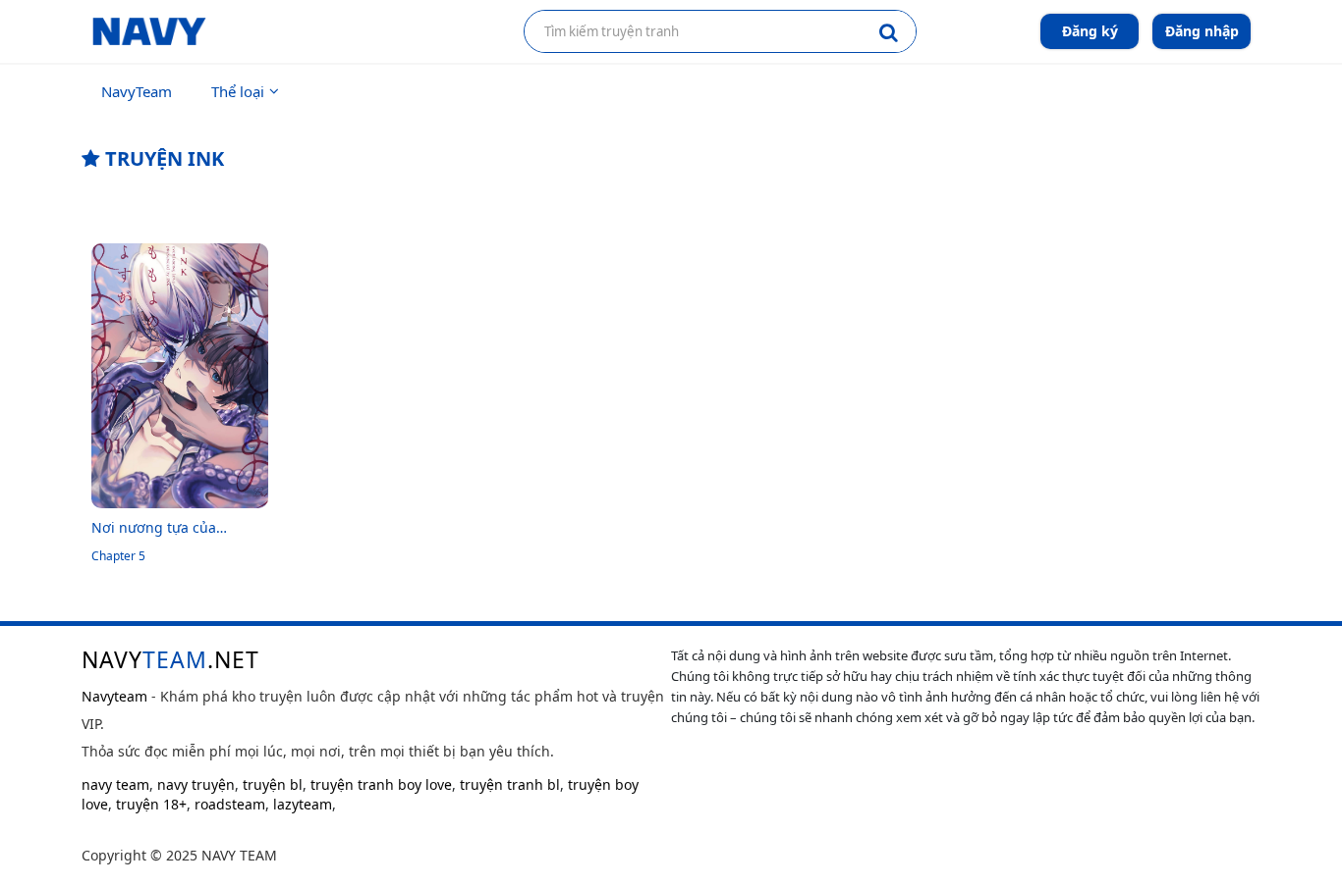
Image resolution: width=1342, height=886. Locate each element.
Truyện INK (162, 158)
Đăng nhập (1202, 31)
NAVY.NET (170, 659)
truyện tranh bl (510, 784)
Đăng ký (1090, 31)
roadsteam (230, 804)
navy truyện (196, 784)
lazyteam (302, 804)
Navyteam (114, 696)
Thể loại (237, 91)
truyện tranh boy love (381, 784)
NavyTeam (136, 91)
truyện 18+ (151, 804)
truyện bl (273, 784)
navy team (115, 784)
